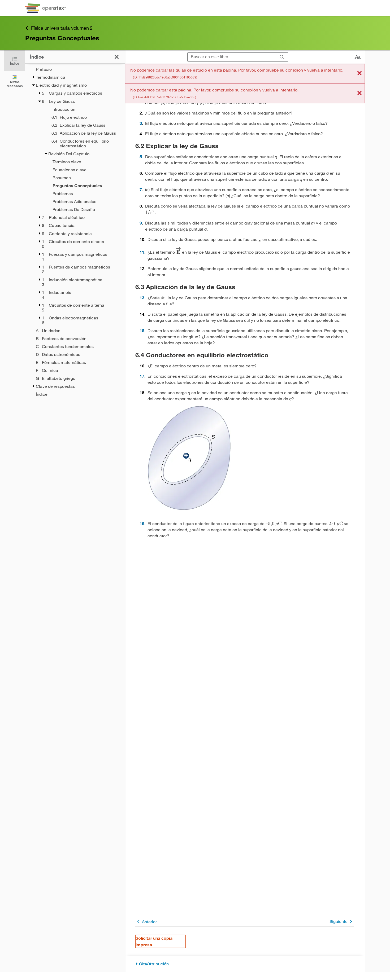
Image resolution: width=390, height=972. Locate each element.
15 (142, 330)
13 (142, 297)
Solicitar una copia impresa (154, 941)
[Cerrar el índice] (116, 57)
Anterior (149, 921)
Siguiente (339, 921)
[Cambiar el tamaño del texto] (357, 57)
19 (142, 523)
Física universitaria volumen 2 (62, 28)
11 (142, 251)
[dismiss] (359, 73)
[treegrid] (75, 232)
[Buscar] (282, 57)
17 (142, 376)
